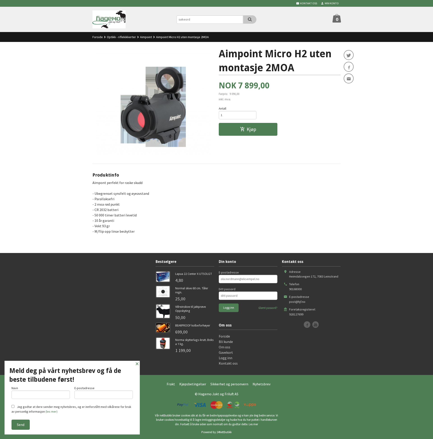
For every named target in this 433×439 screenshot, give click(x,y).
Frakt (171, 384)
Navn (15, 388)
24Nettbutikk (224, 432)
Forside (97, 37)
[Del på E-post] (349, 78)
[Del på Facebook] (349, 67)
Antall (222, 108)
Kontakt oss (228, 363)
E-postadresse (229, 272)
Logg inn (225, 358)
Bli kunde (226, 341)
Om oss (224, 347)
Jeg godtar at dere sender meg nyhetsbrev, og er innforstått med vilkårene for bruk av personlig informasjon (71, 409)
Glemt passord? (267, 308)
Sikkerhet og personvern (229, 384)
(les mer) (52, 411)
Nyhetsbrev (261, 384)
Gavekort (226, 352)
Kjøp (251, 129)
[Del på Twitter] (349, 55)
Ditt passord (227, 289)
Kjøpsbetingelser (192, 384)
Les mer (253, 424)
